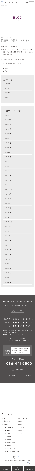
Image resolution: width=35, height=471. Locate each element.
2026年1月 (8, 129)
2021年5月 (8, 282)
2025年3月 (8, 166)
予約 (6, 97)
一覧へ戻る (4, 68)
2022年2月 (8, 259)
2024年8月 (8, 194)
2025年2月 (8, 171)
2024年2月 (8, 212)
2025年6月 (8, 152)
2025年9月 (8, 143)
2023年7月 (8, 231)
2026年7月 (8, 115)
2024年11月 (8, 185)
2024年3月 (8, 208)
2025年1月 (8, 175)
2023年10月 (8, 222)
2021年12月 (8, 268)
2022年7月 (8, 245)
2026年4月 (8, 120)
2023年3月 (8, 236)
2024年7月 (8, 199)
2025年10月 (8, 138)
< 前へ (3, 71)
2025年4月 (8, 161)
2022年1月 (8, 264)
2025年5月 (8, 157)
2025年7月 (8, 147)
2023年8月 (8, 226)
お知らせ (14, 47)
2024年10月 (8, 189)
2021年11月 (8, 273)
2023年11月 (8, 217)
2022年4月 (8, 250)
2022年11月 (8, 240)
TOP (2, 37)
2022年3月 (8, 254)
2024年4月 (8, 203)
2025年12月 (8, 134)
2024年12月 (8, 180)
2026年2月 (8, 124)
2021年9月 (8, 277)
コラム (7, 88)
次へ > (7, 71)
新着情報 (7, 93)
